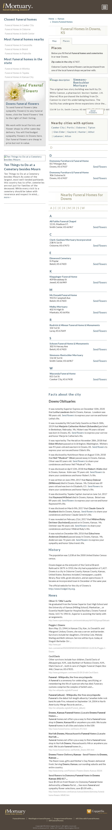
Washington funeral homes (39, 818)
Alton (68, 136)
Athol (91, 132)
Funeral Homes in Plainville (18, 53)
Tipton (91, 127)
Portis (70, 127)
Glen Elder (59, 132)
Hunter (82, 132)
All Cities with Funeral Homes (87, 818)
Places (66, 41)
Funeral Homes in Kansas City (19, 77)
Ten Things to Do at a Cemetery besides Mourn (22, 167)
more (7, 197)
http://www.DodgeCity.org (62, 588)
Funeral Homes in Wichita (17, 68)
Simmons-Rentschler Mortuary (81, 82)
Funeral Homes (19, 818)
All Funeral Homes (56, 820)
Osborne (81, 127)
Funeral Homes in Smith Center (20, 33)
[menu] (105, 7)
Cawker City (58, 127)
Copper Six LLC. (55, 826)
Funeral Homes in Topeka (17, 73)
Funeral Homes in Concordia (18, 45)
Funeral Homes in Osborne (17, 29)
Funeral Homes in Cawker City (19, 25)
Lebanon (58, 136)
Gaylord (71, 132)
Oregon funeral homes (63, 818)
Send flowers (68, 415)
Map (54, 41)
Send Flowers (100, 166)
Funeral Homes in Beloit (16, 49)
